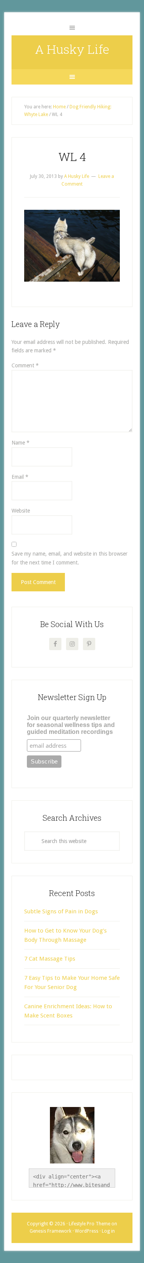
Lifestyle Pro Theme (89, 1223)
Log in (108, 1231)
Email (20, 477)
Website (21, 511)
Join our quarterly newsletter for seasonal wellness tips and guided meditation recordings (71, 725)
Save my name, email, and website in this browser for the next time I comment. (69, 558)
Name (21, 443)
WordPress (86, 1231)
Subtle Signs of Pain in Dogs (61, 911)
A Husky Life (72, 49)
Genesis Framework (50, 1231)
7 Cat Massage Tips (49, 958)
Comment (25, 365)
